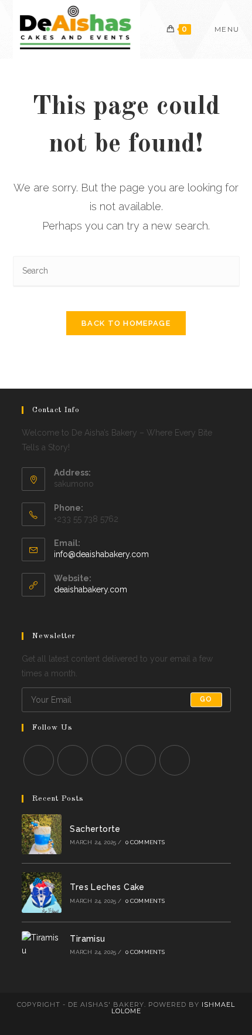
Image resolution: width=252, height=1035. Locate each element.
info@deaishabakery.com (101, 554)
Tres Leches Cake (107, 887)
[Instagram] (106, 760)
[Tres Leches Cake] (42, 892)
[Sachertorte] (42, 834)
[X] (38, 760)
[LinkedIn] (140, 760)
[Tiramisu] (42, 944)
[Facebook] (72, 760)
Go (206, 700)
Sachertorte (95, 829)
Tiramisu (87, 938)
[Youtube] (174, 760)
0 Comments (145, 842)
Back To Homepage (126, 323)
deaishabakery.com (90, 589)
